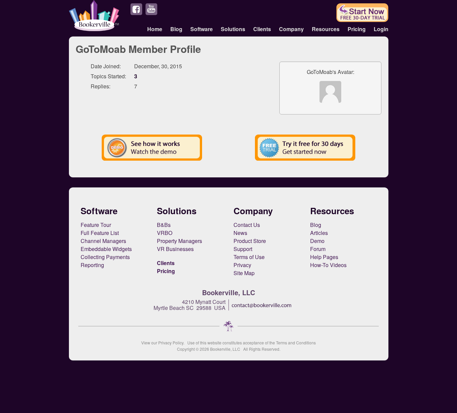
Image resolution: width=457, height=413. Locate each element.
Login (381, 29)
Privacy (242, 265)
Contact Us (247, 225)
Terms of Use (249, 257)
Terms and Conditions (296, 342)
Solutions (233, 29)
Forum (318, 249)
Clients (262, 29)
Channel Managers (103, 241)
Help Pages (324, 257)
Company (291, 29)
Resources (326, 29)
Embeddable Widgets (106, 249)
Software (201, 29)
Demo (317, 241)
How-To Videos (328, 265)
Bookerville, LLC (225, 349)
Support (243, 249)
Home (154, 29)
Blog (176, 29)
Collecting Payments (105, 257)
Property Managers (179, 241)
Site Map (244, 273)
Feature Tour (96, 225)
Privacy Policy (170, 342)
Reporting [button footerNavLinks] (92, 265)
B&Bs (164, 225)
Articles (319, 233)
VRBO (164, 233)
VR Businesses (175, 249)
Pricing (357, 29)
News (240, 233)
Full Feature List (100, 233)
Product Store (250, 241)
